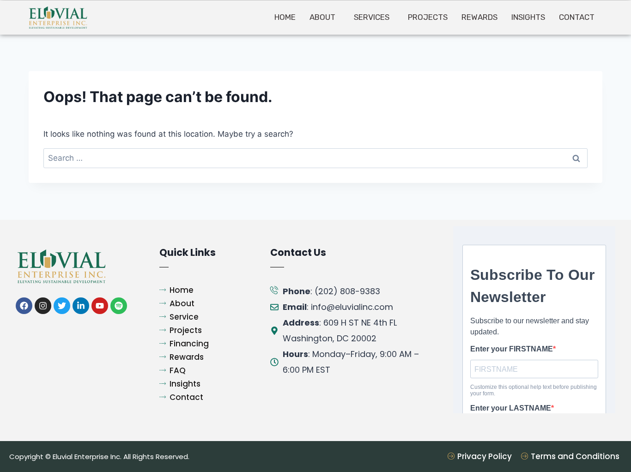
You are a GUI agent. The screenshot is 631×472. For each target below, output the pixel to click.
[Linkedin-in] (81, 305)
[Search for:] (315, 158)
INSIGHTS (528, 17)
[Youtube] (99, 305)
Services (371, 17)
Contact (577, 17)
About (322, 17)
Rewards (479, 17)
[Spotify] (118, 305)
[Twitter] (62, 305)
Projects (428, 17)
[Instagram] (43, 305)
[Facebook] (24, 305)
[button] (325, 17)
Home (285, 17)
